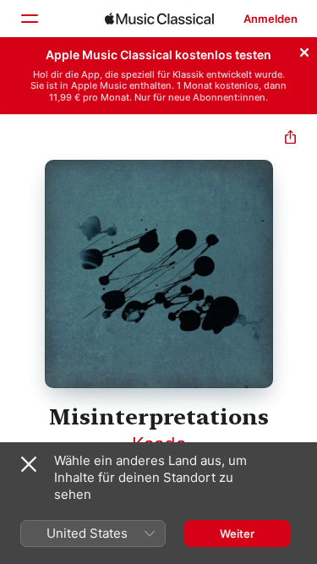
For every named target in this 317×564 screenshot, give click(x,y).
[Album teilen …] (290, 139)
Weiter (237, 533)
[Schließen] (304, 50)
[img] (159, 19)
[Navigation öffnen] (28, 18)
